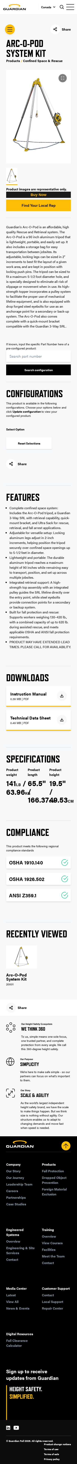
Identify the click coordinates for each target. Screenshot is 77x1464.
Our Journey (15, 1177)
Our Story (13, 1171)
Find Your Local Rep (39, 205)
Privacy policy (52, 1459)
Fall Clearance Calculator (17, 1343)
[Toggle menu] (70, 7)
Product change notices (57, 1444)
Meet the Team (53, 1256)
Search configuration (38, 370)
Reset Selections (29, 443)
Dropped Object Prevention (54, 1180)
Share (66, 29)
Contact (12, 1259)
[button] (38, 195)
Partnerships (16, 1197)
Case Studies (16, 1204)
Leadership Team (19, 1184)
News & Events (17, 1308)
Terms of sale (51, 1454)
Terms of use (51, 1449)
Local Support (52, 1301)
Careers (12, 1190)
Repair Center (52, 1308)
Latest (11, 1295)
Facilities (48, 1249)
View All (12, 1301)
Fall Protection (53, 1171)
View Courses (52, 1243)
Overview (13, 1241)
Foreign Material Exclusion (54, 1191)
